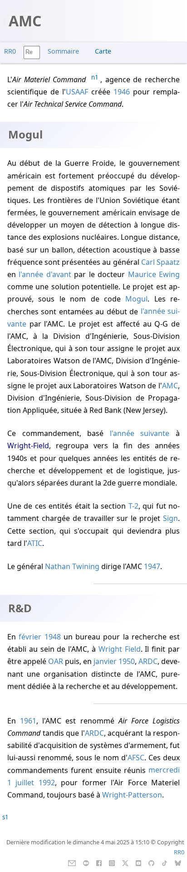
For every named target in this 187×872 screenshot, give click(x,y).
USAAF (77, 92)
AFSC (136, 758)
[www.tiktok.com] (164, 862)
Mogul (136, 299)
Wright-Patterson (132, 795)
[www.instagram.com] (112, 862)
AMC (170, 386)
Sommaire (63, 51)
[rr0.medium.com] (86, 862)
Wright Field (119, 649)
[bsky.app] (178, 862)
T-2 (133, 506)
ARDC (147, 661)
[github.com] (151, 862)
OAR (55, 661)
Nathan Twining (72, 566)
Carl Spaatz (160, 262)
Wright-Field (28, 446)
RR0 (10, 51)
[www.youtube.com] (138, 862)
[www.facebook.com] (99, 862)
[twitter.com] (125, 862)
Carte (103, 51)
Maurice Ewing (154, 274)
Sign (170, 518)
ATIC (34, 543)
